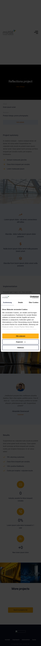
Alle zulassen (20, 336)
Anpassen (19, 342)
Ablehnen (20, 347)
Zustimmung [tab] (7, 302)
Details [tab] (20, 302)
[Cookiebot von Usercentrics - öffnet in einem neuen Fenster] (30, 297)
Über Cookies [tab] (33, 302)
